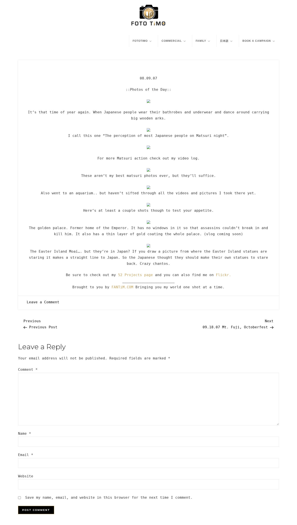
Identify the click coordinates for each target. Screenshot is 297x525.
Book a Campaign (256, 40)
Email (25, 455)
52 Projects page (135, 275)
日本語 (224, 40)
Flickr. (223, 275)
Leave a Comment (43, 302)
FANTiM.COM (122, 287)
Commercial (172, 40)
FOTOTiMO (140, 40)
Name (24, 433)
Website (25, 476)
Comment (28, 369)
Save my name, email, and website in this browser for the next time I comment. (109, 497)
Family (201, 40)
